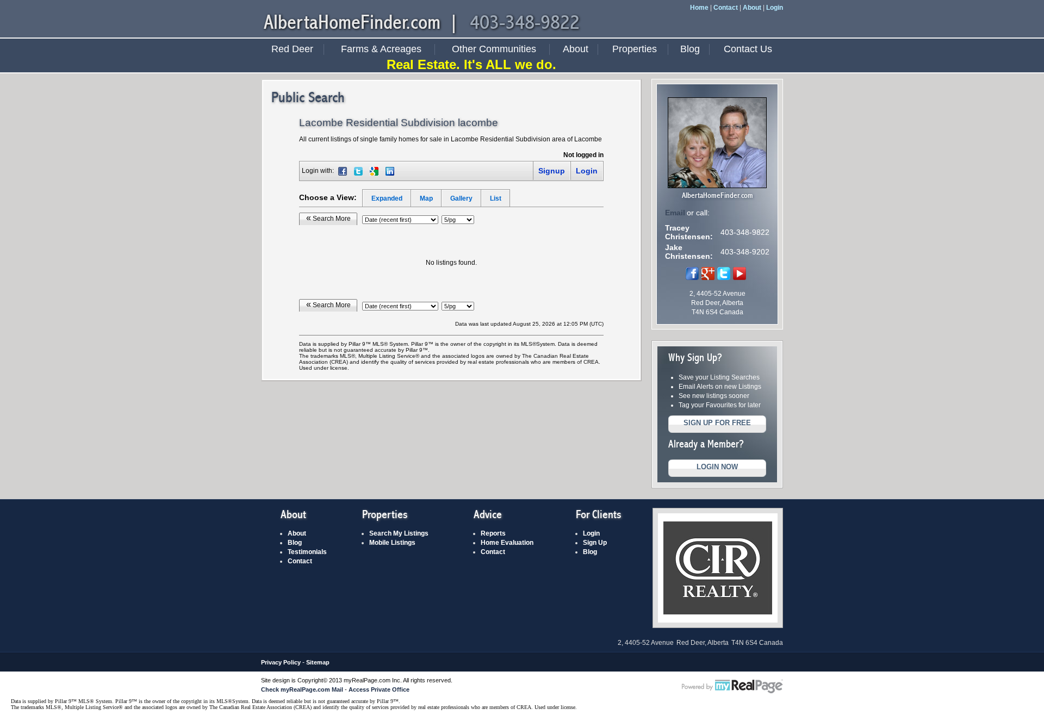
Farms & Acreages (381, 48)
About (752, 7)
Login (774, 7)
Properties (634, 48)
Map (426, 198)
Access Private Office (379, 689)
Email (675, 212)
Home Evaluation (507, 542)
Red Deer (292, 48)
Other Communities (494, 48)
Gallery (461, 198)
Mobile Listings (392, 542)
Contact (725, 7)
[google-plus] (707, 278)
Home (699, 7)
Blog (690, 48)
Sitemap (318, 662)
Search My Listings (398, 533)
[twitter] (723, 278)
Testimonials (307, 552)
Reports (493, 533)
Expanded (386, 198)
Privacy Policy (281, 662)
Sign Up (595, 542)
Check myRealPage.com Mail (302, 689)
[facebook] (692, 278)
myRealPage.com (732, 687)
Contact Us (748, 48)
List (495, 198)
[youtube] (739, 278)
